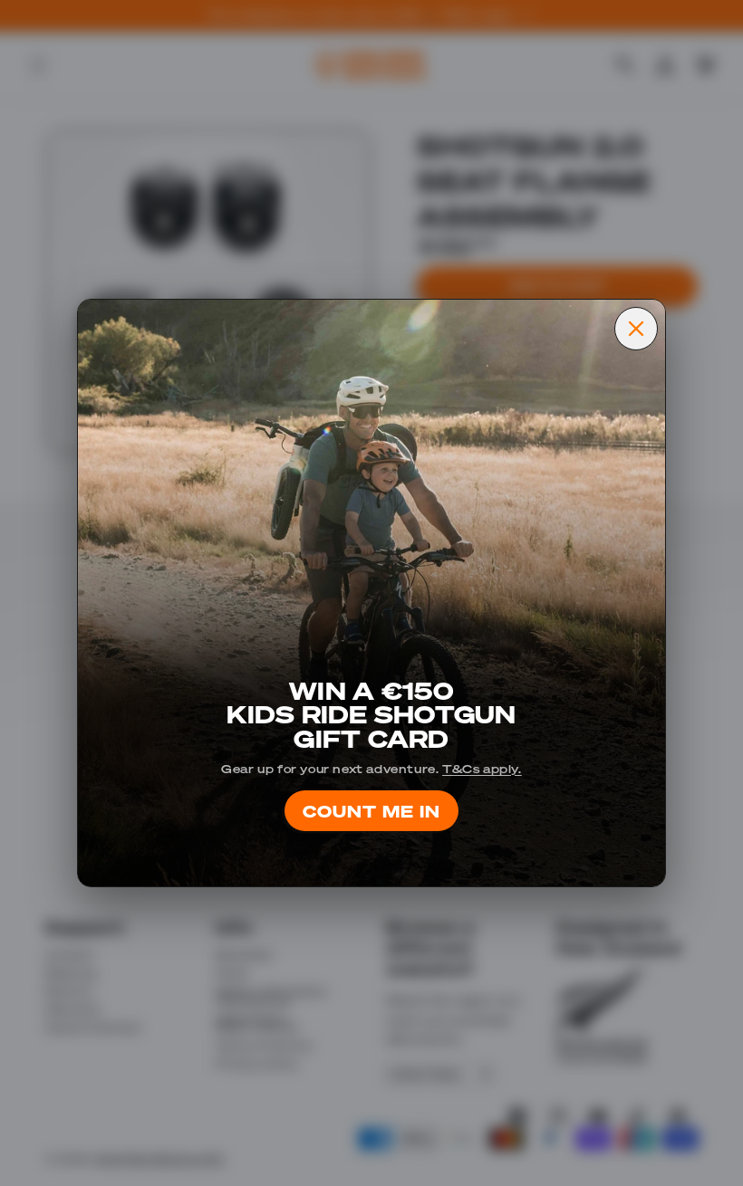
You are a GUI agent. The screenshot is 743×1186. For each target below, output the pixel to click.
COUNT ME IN (371, 809)
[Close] (636, 328)
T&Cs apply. (482, 768)
